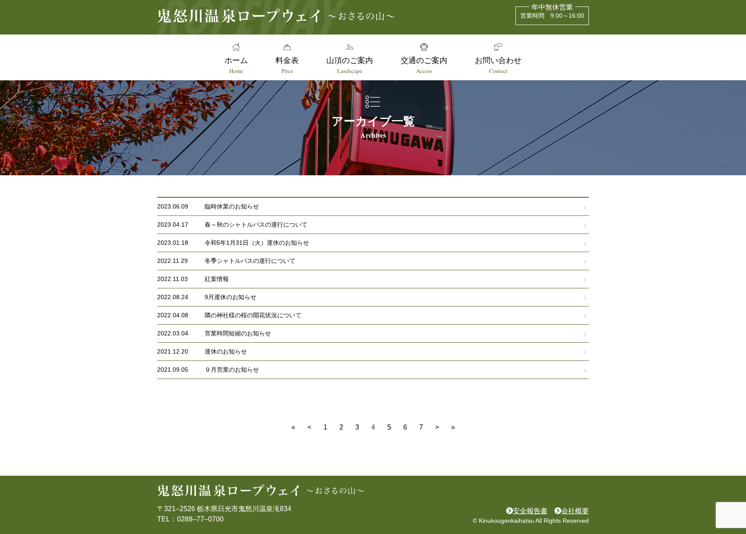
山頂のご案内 (349, 65)
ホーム (236, 65)
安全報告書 (530, 511)
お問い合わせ (498, 65)
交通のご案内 (424, 65)
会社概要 (575, 511)
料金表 (287, 65)
